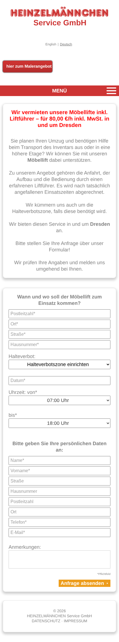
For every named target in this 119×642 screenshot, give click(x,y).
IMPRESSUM (75, 621)
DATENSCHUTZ (46, 621)
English (50, 44)
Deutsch (66, 44)
